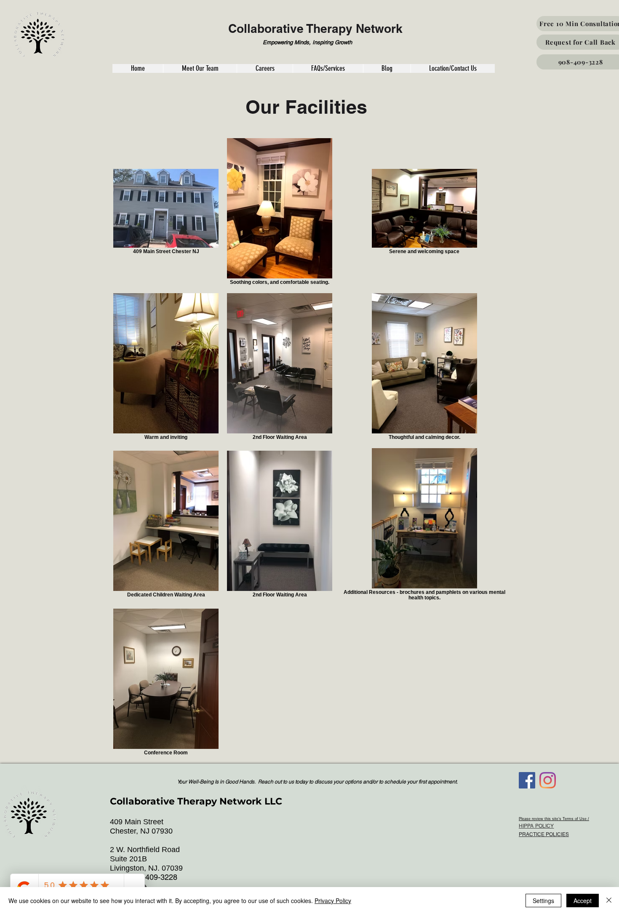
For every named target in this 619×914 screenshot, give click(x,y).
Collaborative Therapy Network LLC (196, 801)
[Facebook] (527, 780)
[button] (137, 68)
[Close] (609, 900)
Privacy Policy (333, 900)
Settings (543, 900)
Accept (583, 900)
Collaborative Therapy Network (315, 28)
